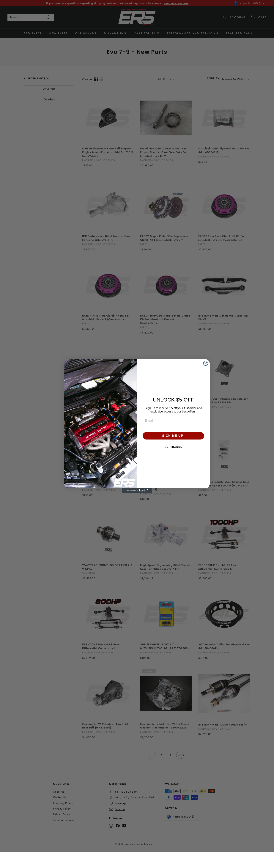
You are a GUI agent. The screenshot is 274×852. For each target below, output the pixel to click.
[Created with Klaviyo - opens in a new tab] (137, 490)
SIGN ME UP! (173, 435)
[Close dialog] (205, 363)
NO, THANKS (173, 447)
